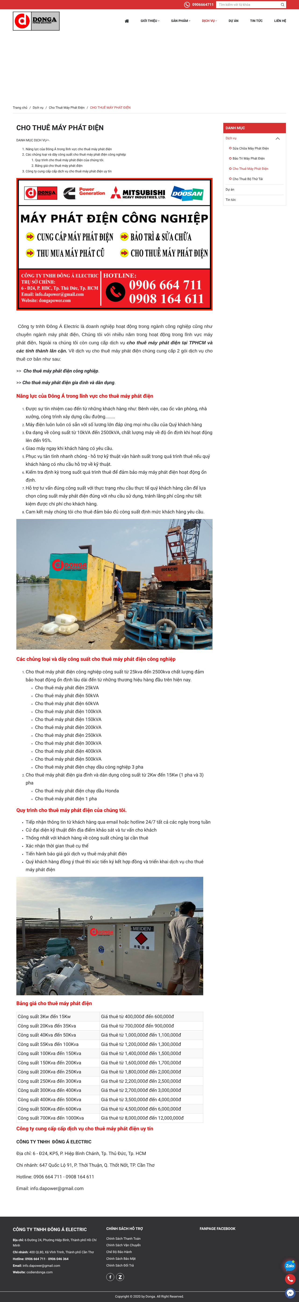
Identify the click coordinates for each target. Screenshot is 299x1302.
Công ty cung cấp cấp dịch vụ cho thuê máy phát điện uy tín (69, 171)
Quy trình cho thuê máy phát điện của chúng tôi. (69, 160)
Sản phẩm (180, 21)
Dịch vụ (209, 21)
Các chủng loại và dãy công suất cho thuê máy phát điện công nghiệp (76, 155)
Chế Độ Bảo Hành (119, 1252)
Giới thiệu (149, 21)
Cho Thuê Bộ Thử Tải (248, 179)
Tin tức (256, 21)
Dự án (233, 21)
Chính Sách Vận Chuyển (123, 1245)
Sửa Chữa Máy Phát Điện (251, 148)
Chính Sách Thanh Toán (123, 1239)
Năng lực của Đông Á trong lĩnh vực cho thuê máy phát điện (69, 149)
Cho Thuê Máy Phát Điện (250, 169)
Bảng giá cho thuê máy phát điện (58, 166)
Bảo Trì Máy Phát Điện (249, 158)
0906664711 (203, 4)
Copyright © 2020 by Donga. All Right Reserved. (149, 1297)
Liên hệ (280, 21)
